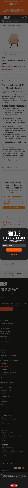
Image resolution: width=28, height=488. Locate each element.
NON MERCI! (14, 254)
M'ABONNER (14, 249)
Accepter (14, 485)
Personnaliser (14, 481)
